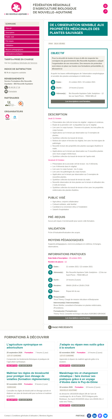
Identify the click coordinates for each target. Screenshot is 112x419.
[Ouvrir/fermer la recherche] (105, 11)
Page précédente (62, 327)
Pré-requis (9, 41)
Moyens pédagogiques (14, 50)
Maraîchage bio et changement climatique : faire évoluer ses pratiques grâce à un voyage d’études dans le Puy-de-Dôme (78, 377)
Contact (7, 416)
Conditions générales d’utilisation (25, 416)
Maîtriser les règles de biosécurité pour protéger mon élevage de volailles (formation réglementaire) (28, 375)
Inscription (12, 365)
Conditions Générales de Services (24, 63)
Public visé (9, 37)
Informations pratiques (14, 54)
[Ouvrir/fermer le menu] (105, 6)
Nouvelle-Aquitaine (68, 390)
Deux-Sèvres (59, 43)
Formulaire (12, 91)
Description (9, 33)
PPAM (51, 43)
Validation (9, 45)
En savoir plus (25, 365)
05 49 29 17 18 (14, 87)
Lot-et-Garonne (14, 355)
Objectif (8, 28)
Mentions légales (46, 416)
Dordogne (11, 387)
